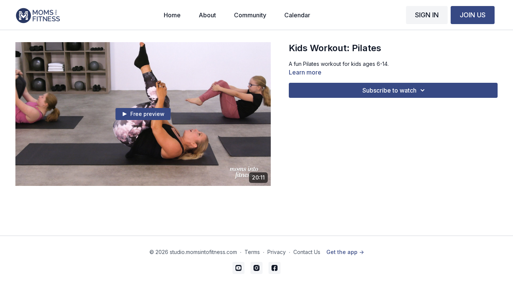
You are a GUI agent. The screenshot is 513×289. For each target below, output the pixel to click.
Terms (252, 252)
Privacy (276, 252)
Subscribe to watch (389, 90)
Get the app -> (345, 252)
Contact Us (306, 252)
